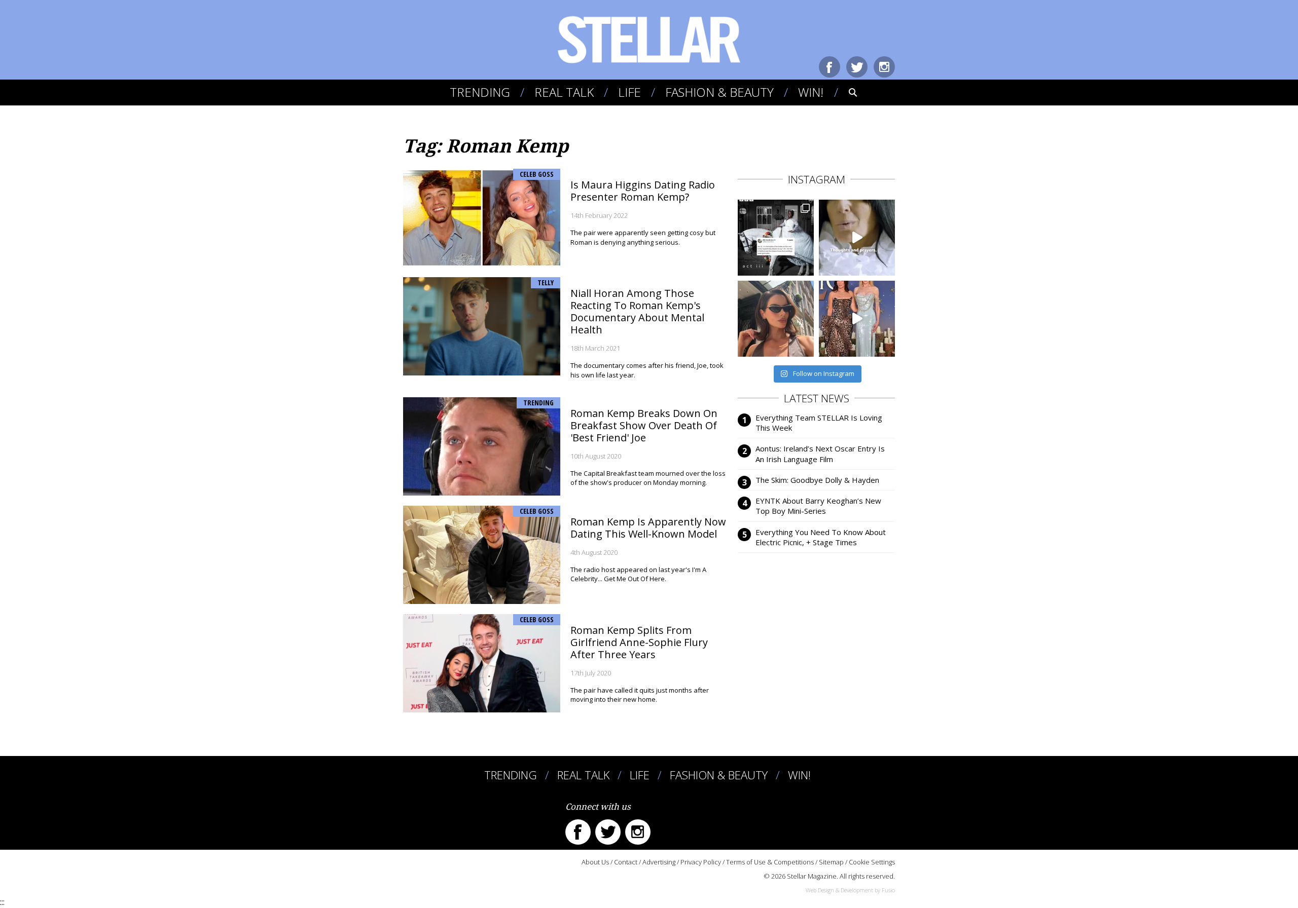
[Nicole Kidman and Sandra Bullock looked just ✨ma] (857, 319)
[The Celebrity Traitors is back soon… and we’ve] (857, 238)
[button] (846, 92)
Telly (545, 282)
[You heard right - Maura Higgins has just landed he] (776, 319)
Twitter (857, 67)
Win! (810, 92)
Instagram (884, 67)
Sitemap (831, 861)
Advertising (658, 861)
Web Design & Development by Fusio (850, 890)
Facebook (829, 67)
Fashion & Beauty (719, 92)
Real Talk (564, 92)
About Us (595, 861)
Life (629, 92)
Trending (480, 92)
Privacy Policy (700, 861)
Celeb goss (537, 174)
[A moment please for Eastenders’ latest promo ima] (776, 238)
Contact (625, 861)
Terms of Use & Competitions (770, 861)
